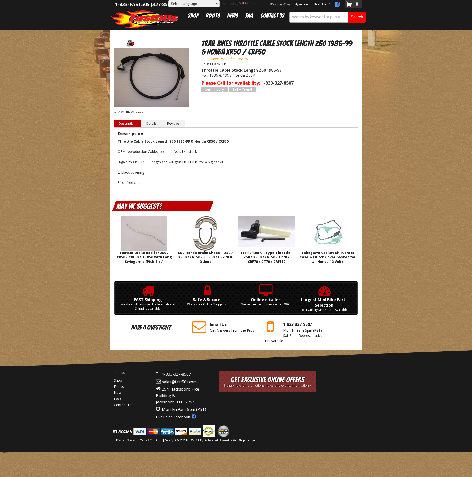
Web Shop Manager (244, 440)
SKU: (205, 63)
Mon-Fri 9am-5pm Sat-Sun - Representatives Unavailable (294, 332)
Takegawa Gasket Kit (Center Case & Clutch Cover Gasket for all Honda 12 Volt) (327, 257)
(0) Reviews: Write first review (224, 58)
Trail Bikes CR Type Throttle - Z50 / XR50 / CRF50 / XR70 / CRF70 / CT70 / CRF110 (266, 257)
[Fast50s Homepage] (144, 19)
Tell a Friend (242, 89)
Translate (256, 3)
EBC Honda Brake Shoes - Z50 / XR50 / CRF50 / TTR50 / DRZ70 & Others (205, 257)
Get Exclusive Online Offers (267, 382)
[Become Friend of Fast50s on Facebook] (337, 5)
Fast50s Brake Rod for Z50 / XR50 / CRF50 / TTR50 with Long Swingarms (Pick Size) (144, 257)
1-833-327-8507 (176, 374)
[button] (327, 17)
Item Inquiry (214, 89)
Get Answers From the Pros (232, 327)
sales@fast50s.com (179, 382)
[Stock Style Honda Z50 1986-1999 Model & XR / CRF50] (151, 78)
